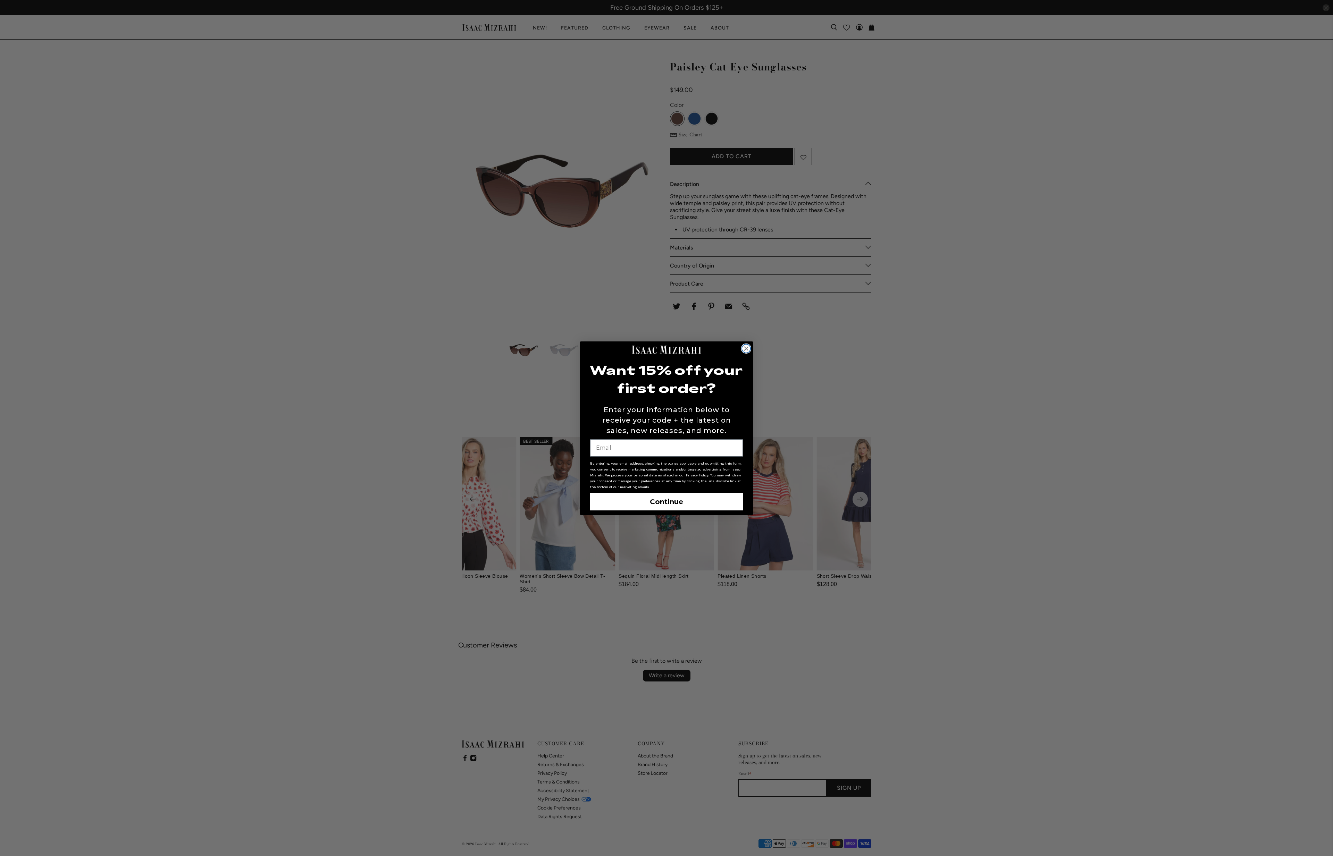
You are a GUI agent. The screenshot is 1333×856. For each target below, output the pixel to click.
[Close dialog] (746, 348)
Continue (666, 502)
